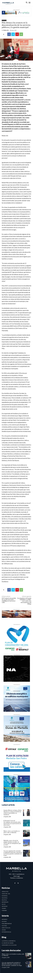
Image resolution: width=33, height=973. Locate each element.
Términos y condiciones (16, 878)
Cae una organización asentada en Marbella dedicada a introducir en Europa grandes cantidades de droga (13, 853)
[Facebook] (9, 34)
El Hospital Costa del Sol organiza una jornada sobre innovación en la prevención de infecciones (12, 823)
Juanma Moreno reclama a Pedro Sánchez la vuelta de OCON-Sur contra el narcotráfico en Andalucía (13, 812)
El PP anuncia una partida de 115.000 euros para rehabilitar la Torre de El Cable (9, 600)
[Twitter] (13, 34)
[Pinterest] (17, 34)
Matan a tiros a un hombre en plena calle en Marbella (12, 831)
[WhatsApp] (21, 34)
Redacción (6, 30)
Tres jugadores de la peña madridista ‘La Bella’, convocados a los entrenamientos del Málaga (24, 601)
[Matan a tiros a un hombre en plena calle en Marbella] (26, 833)
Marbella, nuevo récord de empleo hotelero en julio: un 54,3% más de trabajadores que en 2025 (12, 843)
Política (4, 20)
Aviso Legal (16, 876)
